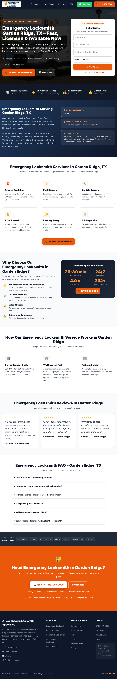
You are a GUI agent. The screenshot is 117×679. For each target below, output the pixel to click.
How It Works (48, 4)
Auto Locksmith (52, 630)
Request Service (102, 635)
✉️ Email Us (7, 656)
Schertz (33, 539)
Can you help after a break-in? (30, 503)
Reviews (61, 4)
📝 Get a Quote (45, 72)
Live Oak (90, 539)
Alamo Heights (77, 630)
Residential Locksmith (55, 635)
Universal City (78, 539)
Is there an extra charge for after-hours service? (38, 495)
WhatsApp (100, 630)
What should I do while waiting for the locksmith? (39, 521)
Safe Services (52, 646)
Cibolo (57, 539)
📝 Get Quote (78, 585)
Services (34, 4)
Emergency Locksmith (55, 626)
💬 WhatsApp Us (9, 652)
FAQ (71, 4)
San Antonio (21, 539)
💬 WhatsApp (84, 4)
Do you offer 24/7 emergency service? (34, 477)
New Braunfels (45, 539)
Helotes (74, 635)
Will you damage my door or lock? (31, 512)
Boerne (74, 648)
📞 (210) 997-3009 (104, 4)
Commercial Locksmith (51, 640)
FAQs (98, 639)
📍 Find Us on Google (11, 660)
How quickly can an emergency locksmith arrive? (39, 486)
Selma (66, 539)
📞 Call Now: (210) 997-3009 (18, 72)
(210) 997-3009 (97, 72)
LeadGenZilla (109, 674)
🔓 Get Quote (93, 67)
